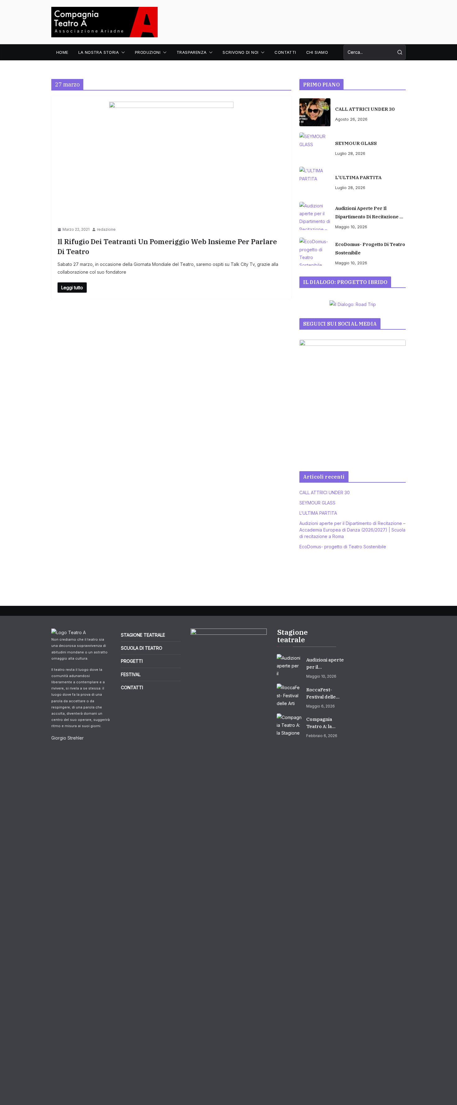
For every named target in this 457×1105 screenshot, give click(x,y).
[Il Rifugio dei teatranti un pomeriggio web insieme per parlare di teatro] (171, 164)
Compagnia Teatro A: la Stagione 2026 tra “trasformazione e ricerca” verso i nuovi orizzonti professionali (325, 723)
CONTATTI (285, 52)
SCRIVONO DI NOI (240, 52)
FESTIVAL (131, 674)
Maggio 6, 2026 (320, 706)
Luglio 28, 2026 (350, 153)
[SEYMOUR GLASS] (314, 146)
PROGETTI (132, 661)
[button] (122, 52)
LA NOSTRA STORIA (98, 52)
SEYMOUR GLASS (356, 143)
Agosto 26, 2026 (351, 119)
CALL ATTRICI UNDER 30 (365, 109)
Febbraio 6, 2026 (321, 735)
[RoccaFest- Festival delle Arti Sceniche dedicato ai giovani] (289, 696)
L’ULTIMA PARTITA (358, 177)
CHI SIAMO (317, 52)
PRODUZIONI (147, 52)
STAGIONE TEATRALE (143, 635)
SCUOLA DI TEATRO (141, 648)
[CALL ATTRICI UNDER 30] (314, 112)
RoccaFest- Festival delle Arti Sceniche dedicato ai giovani (321, 693)
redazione (106, 229)
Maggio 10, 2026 (351, 226)
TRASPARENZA (191, 52)
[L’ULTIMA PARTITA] (314, 181)
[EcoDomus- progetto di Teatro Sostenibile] (314, 252)
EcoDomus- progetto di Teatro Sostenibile (370, 248)
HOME (62, 52)
